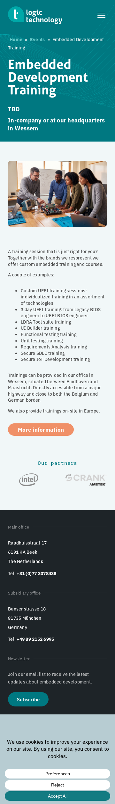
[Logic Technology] (35, 15)
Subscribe (28, 699)
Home (16, 39)
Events (37, 39)
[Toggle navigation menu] (102, 15)
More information (41, 429)
